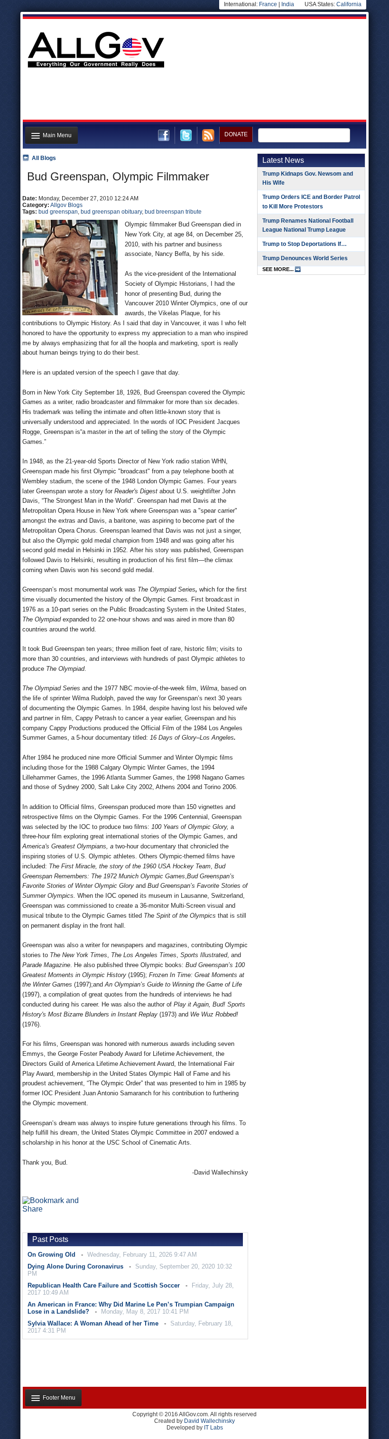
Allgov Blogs (66, 205)
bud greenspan (58, 211)
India (287, 4)
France (268, 4)
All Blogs (44, 158)
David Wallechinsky (209, 1421)
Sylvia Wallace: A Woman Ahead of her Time (93, 1323)
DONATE (236, 134)
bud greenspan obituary (111, 211)
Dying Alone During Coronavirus (75, 1266)
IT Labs (213, 1427)
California (348, 4)
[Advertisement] (193, 96)
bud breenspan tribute (173, 211)
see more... (278, 269)
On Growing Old (51, 1254)
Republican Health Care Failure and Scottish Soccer (104, 1285)
